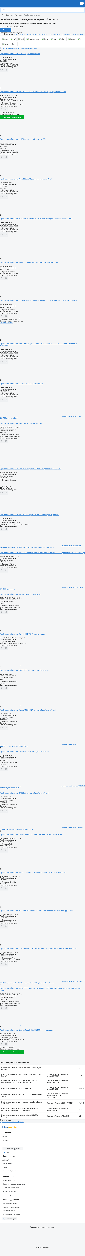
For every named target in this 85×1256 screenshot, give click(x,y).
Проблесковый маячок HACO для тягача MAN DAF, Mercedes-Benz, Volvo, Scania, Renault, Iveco (19, 1081)
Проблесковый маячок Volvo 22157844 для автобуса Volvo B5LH (26, 179)
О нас (4, 1136)
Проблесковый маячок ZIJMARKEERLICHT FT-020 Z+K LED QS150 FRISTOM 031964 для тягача (38, 949)
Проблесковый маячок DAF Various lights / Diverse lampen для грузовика (29, 515)
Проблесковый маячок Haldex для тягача (16, 1088)
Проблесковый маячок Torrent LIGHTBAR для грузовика (22, 634)
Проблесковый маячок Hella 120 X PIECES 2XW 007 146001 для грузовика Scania (33, 92)
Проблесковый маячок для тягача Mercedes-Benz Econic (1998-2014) (21, 1103)
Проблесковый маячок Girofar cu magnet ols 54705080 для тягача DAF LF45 (30, 469)
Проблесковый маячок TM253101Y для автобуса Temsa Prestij (25, 752)
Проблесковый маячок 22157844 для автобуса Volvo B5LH (23, 139)
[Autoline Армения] (13, 3)
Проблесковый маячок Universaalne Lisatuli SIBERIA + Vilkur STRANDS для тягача (33, 873)
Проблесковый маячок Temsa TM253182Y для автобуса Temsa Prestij (28, 710)
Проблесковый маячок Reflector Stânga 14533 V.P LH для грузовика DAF (29, 262)
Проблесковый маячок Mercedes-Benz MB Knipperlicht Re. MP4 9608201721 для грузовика (36, 911)
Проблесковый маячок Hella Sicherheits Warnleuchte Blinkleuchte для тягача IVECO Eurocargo (19, 1109)
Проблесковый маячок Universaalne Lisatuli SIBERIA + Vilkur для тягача (20, 1116)
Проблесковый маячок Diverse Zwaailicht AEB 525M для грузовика (26, 1030)
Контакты (5, 1144)
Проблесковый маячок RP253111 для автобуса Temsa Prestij (24, 793)
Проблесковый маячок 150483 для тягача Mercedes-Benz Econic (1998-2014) (31, 835)
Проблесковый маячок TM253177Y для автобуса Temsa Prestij (25, 670)
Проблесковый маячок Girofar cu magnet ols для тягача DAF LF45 (21, 1075)
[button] (82, 3)
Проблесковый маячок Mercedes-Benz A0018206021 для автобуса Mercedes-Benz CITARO (36, 219)
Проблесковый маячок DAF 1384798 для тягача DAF (21, 423)
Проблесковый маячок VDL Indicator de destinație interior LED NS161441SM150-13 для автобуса (38, 300)
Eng (3, 1152)
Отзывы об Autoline (9, 1191)
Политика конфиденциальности (13, 1184)
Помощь (5, 1140)
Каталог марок (7, 1195)
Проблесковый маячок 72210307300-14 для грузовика (21, 384)
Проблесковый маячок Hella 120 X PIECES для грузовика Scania (21, 1095)
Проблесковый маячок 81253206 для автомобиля (20, 54)
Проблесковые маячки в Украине (12, 1122)
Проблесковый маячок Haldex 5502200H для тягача (20, 594)
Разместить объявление (12, 117)
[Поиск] (82, 10)
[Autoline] (2, 15)
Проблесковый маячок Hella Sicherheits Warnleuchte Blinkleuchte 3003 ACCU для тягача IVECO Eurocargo (42, 553)
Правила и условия (9, 1180)
